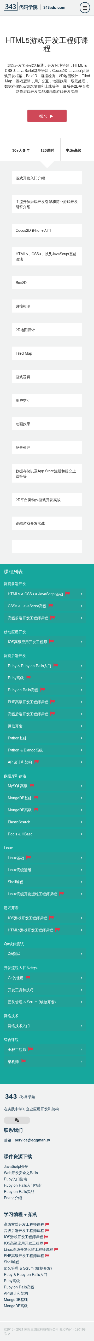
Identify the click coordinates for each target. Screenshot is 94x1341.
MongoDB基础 (20, 797)
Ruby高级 (16, 677)
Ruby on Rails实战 (19, 1191)
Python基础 (17, 737)
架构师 (14, 1061)
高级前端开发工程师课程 (28, 617)
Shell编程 (15, 881)
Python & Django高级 (25, 749)
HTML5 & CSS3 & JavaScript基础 (36, 593)
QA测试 (14, 953)
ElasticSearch (19, 821)
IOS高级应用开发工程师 (28, 641)
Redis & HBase (20, 833)
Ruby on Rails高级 (23, 689)
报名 (43, 116)
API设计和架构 (20, 762)
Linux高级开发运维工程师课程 (33, 893)
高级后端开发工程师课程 (28, 713)
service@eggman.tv (32, 1139)
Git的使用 (16, 977)
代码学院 (35, 6)
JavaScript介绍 (16, 1166)
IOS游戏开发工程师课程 (28, 917)
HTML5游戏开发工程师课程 (31, 929)
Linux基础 (16, 857)
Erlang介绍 (13, 1197)
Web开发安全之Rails (21, 1172)
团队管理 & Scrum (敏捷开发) (32, 1001)
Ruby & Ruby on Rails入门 (30, 665)
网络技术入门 (19, 1025)
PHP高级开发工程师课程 (28, 701)
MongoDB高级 (20, 809)
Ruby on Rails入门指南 (23, 1185)
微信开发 (15, 725)
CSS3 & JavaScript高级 (27, 605)
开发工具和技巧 (20, 989)
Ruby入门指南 (15, 1178)
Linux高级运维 (19, 869)
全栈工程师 (17, 1049)
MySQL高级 (18, 785)
